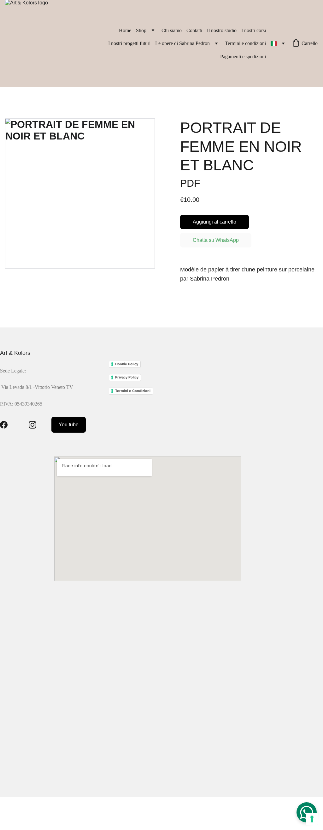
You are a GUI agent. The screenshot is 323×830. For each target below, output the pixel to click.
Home (125, 30)
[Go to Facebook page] (4, 425)
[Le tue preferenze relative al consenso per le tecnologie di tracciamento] (312, 819)
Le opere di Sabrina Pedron (182, 43)
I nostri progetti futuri (129, 43)
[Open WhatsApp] (307, 812)
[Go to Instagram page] (32, 425)
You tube (69, 424)
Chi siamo (172, 30)
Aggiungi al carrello (214, 222)
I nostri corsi (253, 30)
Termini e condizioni (245, 43)
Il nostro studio (222, 30)
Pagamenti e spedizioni (243, 56)
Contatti (194, 30)
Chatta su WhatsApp (216, 240)
